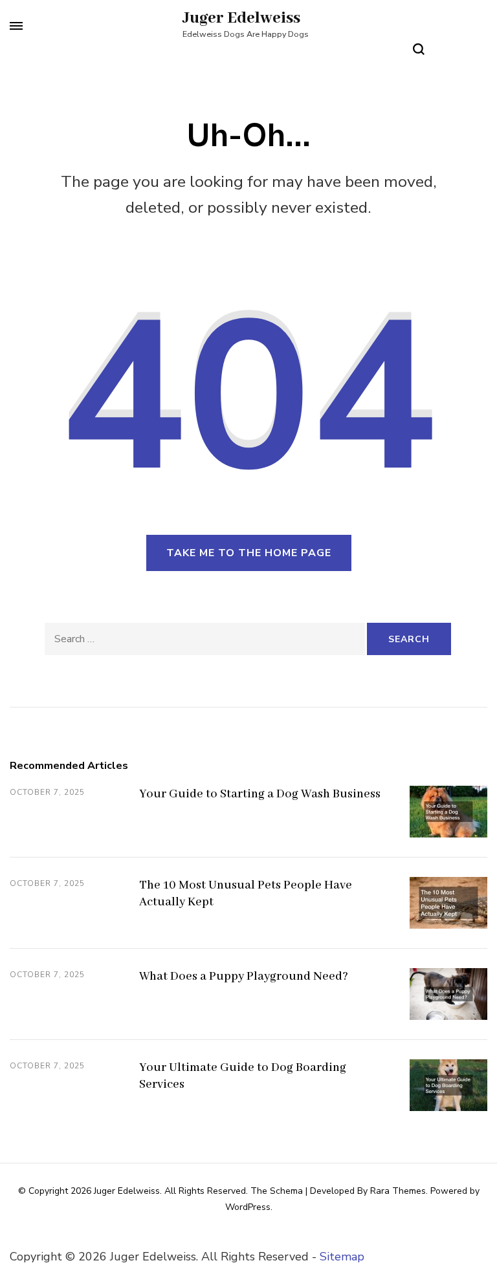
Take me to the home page (248, 553)
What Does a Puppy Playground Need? (243, 976)
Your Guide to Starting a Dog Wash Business (260, 794)
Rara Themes (398, 1191)
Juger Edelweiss (241, 18)
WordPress (248, 1207)
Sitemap (342, 1256)
